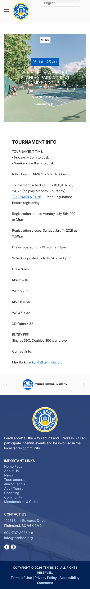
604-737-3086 (16, 533)
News (8, 475)
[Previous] (6, 384)
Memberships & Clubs (21, 502)
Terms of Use (21, 578)
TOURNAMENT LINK (27, 197)
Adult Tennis (13, 488)
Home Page (13, 466)
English (49, 3)
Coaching (11, 493)
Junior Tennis (14, 484)
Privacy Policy (46, 578)
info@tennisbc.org (18, 538)
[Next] (83, 384)
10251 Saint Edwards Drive (24, 520)
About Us (11, 471)
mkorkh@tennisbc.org (46, 362)
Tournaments (14, 479)
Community (13, 497)
